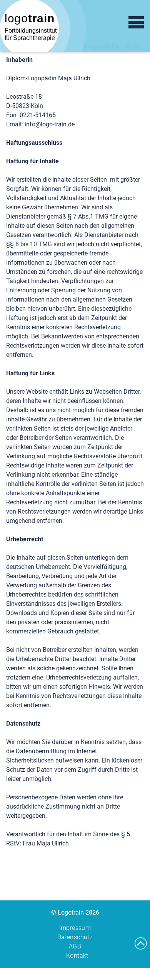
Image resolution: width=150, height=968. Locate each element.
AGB (75, 946)
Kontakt (77, 955)
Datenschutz (75, 937)
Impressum (75, 928)
